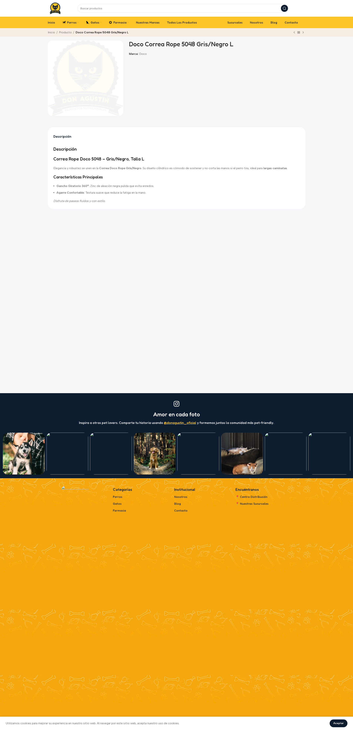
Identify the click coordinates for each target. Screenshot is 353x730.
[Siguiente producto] (303, 32)
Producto (65, 32)
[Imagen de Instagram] (24, 453)
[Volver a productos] (298, 32)
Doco (143, 54)
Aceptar (338, 723)
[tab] (62, 136)
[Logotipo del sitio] (55, 8)
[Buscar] (284, 8)
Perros (117, 497)
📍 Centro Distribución (251, 497)
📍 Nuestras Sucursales (252, 503)
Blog (177, 503)
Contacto (181, 510)
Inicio (51, 32)
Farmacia (119, 510)
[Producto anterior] (294, 32)
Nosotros (180, 497)
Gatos (117, 503)
